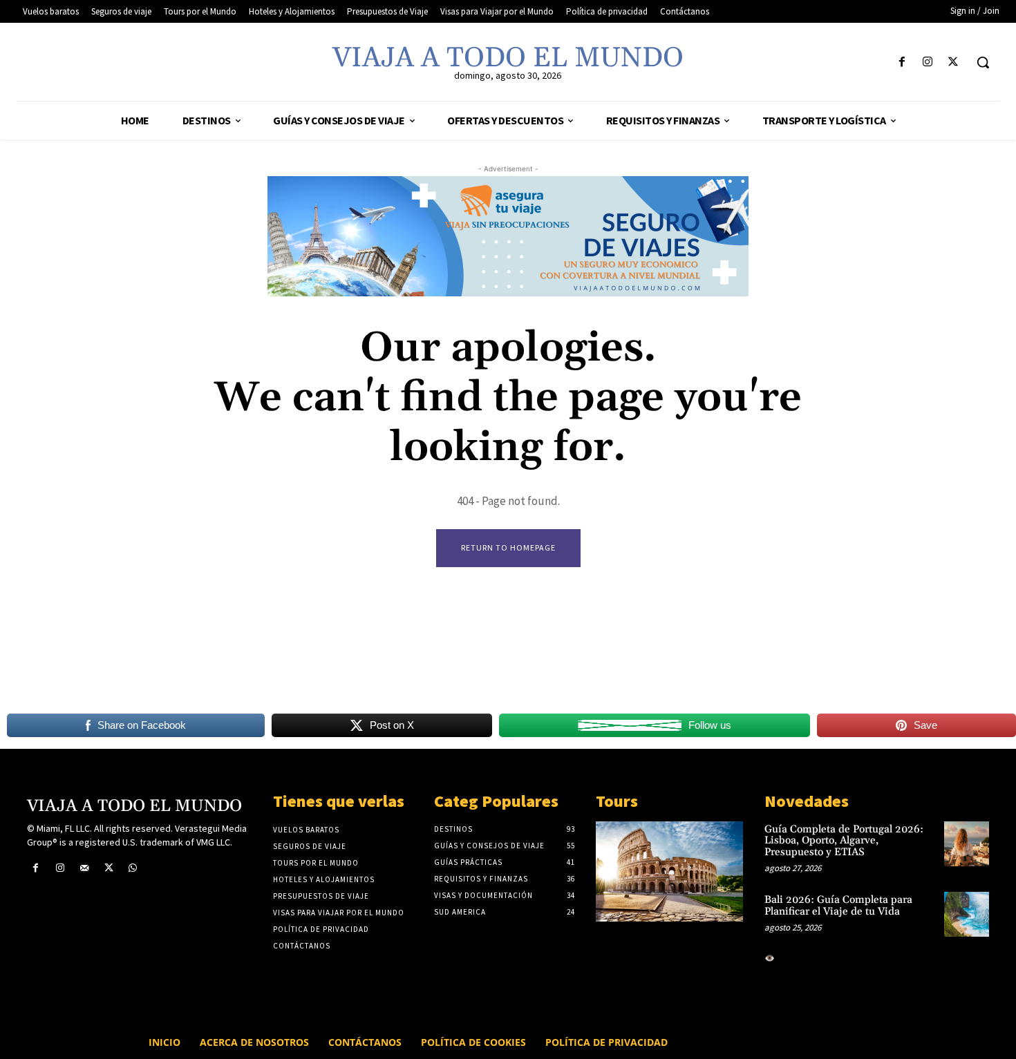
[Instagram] (928, 62)
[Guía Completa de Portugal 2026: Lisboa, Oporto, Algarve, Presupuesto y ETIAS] (966, 843)
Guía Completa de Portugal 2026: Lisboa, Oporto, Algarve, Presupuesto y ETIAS (843, 841)
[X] (953, 62)
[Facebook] (901, 62)
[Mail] (84, 868)
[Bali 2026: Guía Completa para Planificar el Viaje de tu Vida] (966, 914)
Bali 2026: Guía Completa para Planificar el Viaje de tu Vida (838, 905)
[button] (982, 62)
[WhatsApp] (133, 868)
